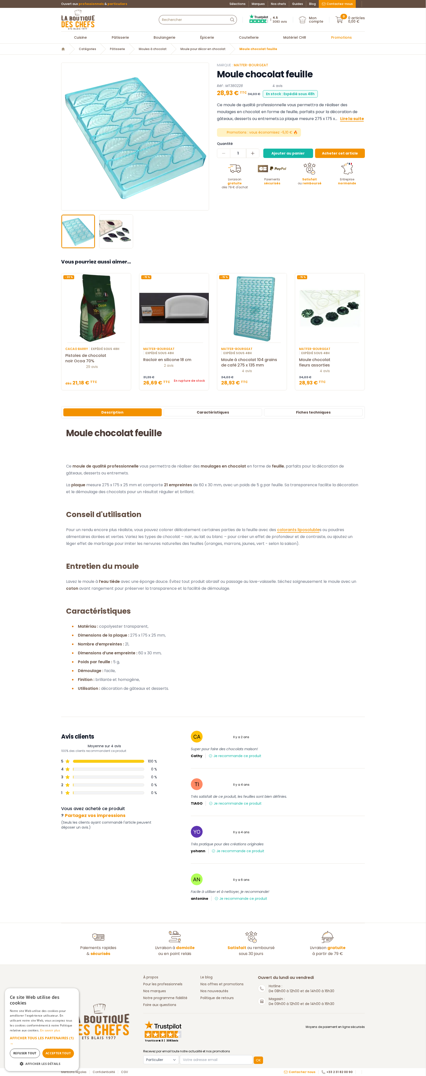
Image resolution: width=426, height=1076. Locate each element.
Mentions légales (74, 1072)
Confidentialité (104, 1072)
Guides (297, 4)
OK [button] (258, 1060)
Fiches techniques (313, 412)
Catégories (87, 49)
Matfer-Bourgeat (251, 65)
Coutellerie (249, 37)
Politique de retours (217, 997)
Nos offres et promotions (222, 984)
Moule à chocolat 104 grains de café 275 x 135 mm (249, 362)
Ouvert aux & (94, 4)
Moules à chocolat (153, 49)
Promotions (341, 37)
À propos (150, 977)
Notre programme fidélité (165, 997)
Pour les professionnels (162, 984)
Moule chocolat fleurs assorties (314, 362)
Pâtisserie (120, 37)
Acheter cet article (340, 153)
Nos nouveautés (214, 991)
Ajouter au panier (288, 153)
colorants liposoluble (298, 530)
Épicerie (207, 37)
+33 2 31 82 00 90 (339, 1072)
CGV (124, 1072)
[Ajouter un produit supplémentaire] (252, 153)
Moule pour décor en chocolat (203, 49)
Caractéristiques (213, 412)
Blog (312, 4)
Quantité (225, 143)
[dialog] (42, 1029)
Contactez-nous (340, 4)
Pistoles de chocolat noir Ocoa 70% (85, 358)
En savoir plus (50, 1030)
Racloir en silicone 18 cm (167, 360)
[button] (65, 136)
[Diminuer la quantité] (223, 153)
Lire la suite (352, 118)
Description (112, 412)
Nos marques (154, 991)
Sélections (238, 4)
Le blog (206, 977)
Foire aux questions (159, 1004)
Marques (258, 4)
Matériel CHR (294, 37)
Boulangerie (164, 37)
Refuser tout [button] (24, 1053)
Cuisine (80, 37)
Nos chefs (278, 4)
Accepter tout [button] (58, 1053)
